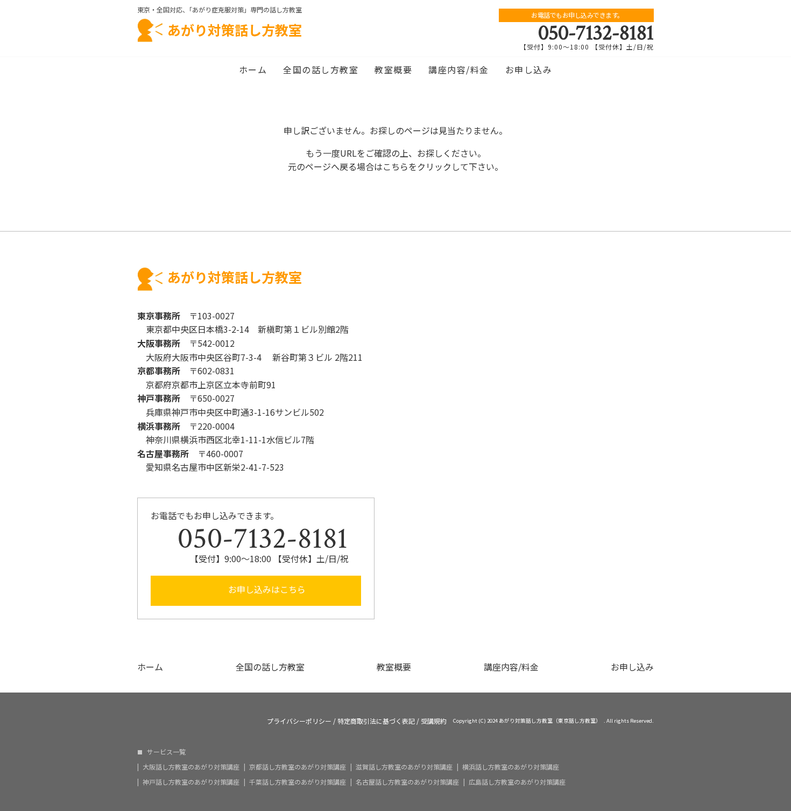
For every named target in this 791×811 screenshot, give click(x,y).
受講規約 (434, 721)
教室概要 (393, 69)
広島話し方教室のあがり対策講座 (517, 782)
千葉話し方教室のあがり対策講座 (297, 782)
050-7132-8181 (596, 33)
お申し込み (529, 69)
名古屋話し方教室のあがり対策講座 (407, 782)
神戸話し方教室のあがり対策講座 (191, 782)
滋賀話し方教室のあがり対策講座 (404, 767)
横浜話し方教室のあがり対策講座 (510, 767)
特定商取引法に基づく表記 (376, 721)
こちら (395, 166)
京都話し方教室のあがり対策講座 (297, 767)
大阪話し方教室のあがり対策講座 (191, 767)
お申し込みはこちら (266, 589)
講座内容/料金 (458, 69)
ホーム (253, 69)
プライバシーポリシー (299, 721)
